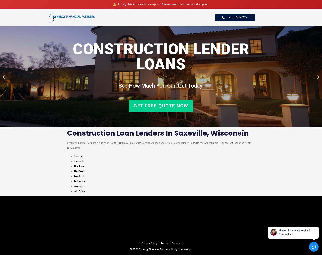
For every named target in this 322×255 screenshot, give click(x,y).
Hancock (79, 161)
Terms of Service (171, 243)
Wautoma (79, 186)
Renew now (169, 4)
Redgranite (80, 181)
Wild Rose (79, 191)
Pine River (79, 166)
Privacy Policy (149, 243)
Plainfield (79, 171)
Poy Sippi (79, 176)
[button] (4, 77)
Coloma (78, 156)
